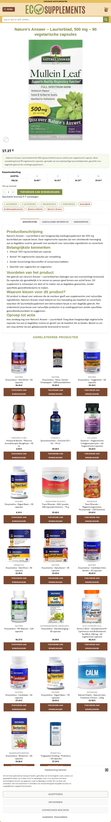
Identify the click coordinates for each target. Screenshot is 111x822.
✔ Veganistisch (48, 204)
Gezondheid (85, 204)
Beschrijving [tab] (30, 222)
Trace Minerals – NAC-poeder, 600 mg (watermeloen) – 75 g (55, 505)
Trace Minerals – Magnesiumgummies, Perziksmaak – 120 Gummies (92, 507)
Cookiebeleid (47, 817)
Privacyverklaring (60, 817)
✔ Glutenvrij (10, 204)
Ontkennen (55, 802)
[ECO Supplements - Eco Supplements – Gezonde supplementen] (55, 9)
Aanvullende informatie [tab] (55, 222)
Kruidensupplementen (13, 209)
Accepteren (55, 794)
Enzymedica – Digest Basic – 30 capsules (19, 505)
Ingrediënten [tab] (81, 222)
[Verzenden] (106, 19)
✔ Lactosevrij (29, 204)
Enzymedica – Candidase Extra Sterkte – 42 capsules (92, 569)
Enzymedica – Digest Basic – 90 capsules (55, 696)
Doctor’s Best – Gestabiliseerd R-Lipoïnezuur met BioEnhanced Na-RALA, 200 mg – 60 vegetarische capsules (92, 632)
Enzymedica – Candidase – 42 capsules (18, 696)
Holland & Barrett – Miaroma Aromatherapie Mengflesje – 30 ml (19, 443)
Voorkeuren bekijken (55, 810)
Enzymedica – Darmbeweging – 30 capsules (55, 630)
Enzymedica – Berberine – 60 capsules (19, 757)
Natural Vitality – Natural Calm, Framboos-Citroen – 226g (92, 696)
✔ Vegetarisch (68, 204)
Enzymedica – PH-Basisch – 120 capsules (19, 630)
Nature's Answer (55, 209)
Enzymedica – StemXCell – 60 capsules (19, 381)
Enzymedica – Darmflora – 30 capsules (19, 569)
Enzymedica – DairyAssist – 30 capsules (55, 569)
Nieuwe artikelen (35, 209)
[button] (106, 769)
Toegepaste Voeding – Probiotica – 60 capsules (55, 757)
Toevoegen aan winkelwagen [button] (19, 392)
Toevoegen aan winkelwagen (40, 191)
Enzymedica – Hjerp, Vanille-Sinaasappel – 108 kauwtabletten (55, 381)
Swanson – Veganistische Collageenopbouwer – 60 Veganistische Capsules (92, 443)
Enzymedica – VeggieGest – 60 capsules (92, 381)
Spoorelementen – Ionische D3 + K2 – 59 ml (55, 442)
